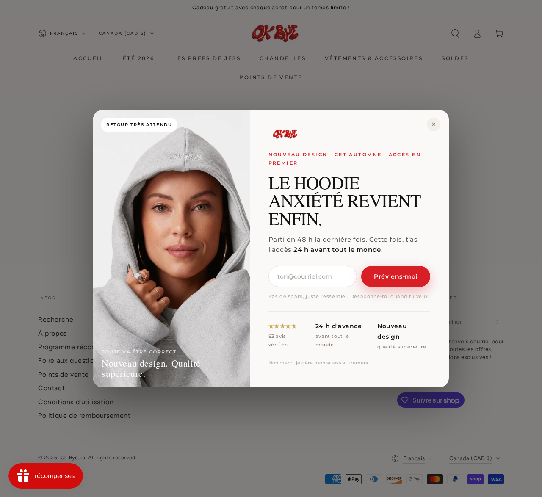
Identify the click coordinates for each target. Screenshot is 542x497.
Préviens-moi (396, 276)
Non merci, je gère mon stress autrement (318, 362)
